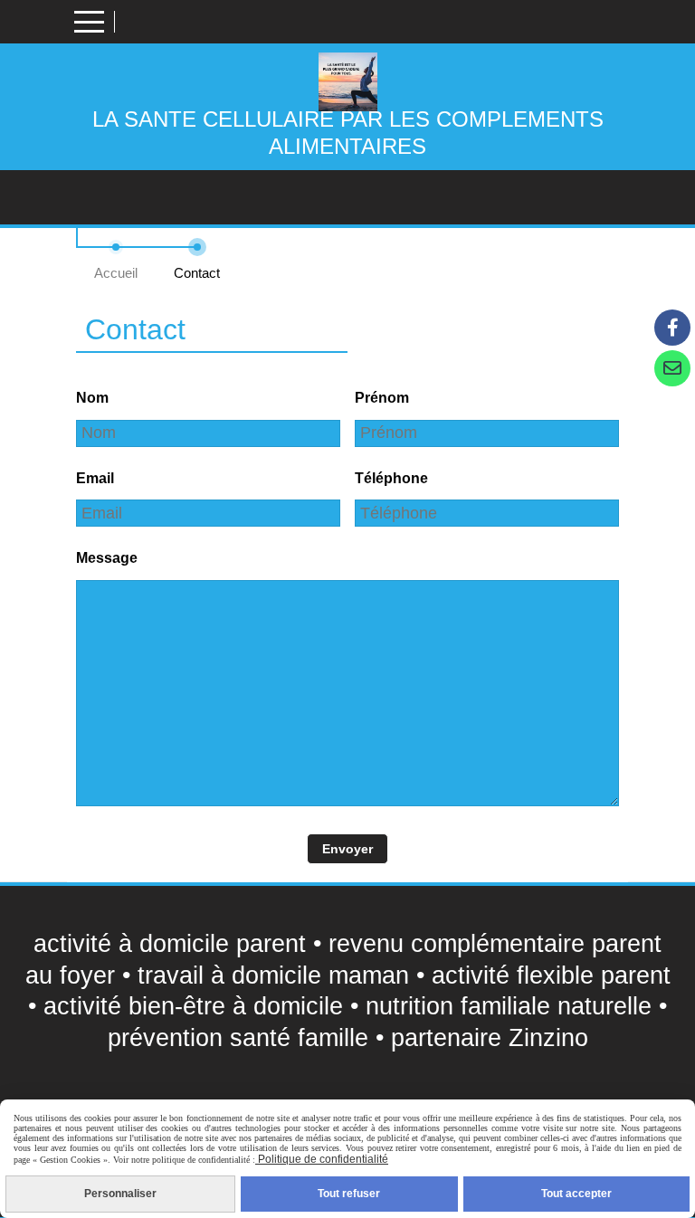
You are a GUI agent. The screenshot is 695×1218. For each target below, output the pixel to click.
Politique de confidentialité (321, 1159)
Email (95, 478)
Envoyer (347, 849)
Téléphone (391, 478)
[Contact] (672, 368)
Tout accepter (576, 1193)
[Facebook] (672, 327)
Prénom (382, 397)
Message (107, 558)
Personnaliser (120, 1193)
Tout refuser (349, 1193)
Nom (92, 397)
